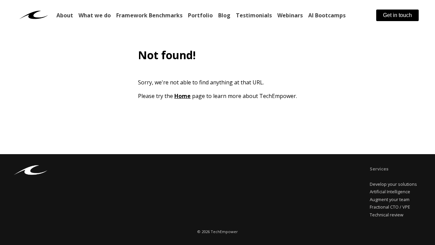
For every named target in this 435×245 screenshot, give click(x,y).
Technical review (386, 215)
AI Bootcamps (327, 15)
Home (182, 96)
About (64, 15)
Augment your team (390, 199)
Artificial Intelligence (390, 192)
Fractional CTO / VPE (390, 207)
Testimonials (254, 15)
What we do (95, 15)
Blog (224, 15)
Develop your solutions (393, 184)
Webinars (290, 15)
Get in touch (397, 15)
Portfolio (200, 15)
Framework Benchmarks (149, 15)
